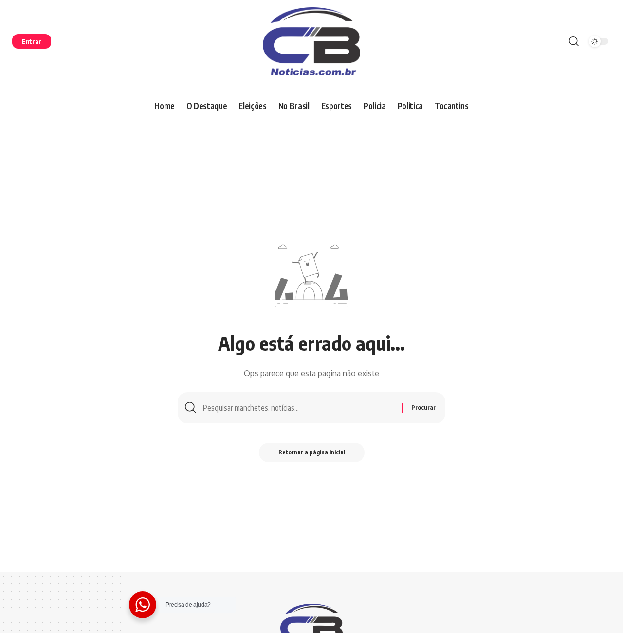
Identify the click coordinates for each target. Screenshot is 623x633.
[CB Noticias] (311, 41)
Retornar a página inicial (311, 452)
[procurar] (574, 41)
